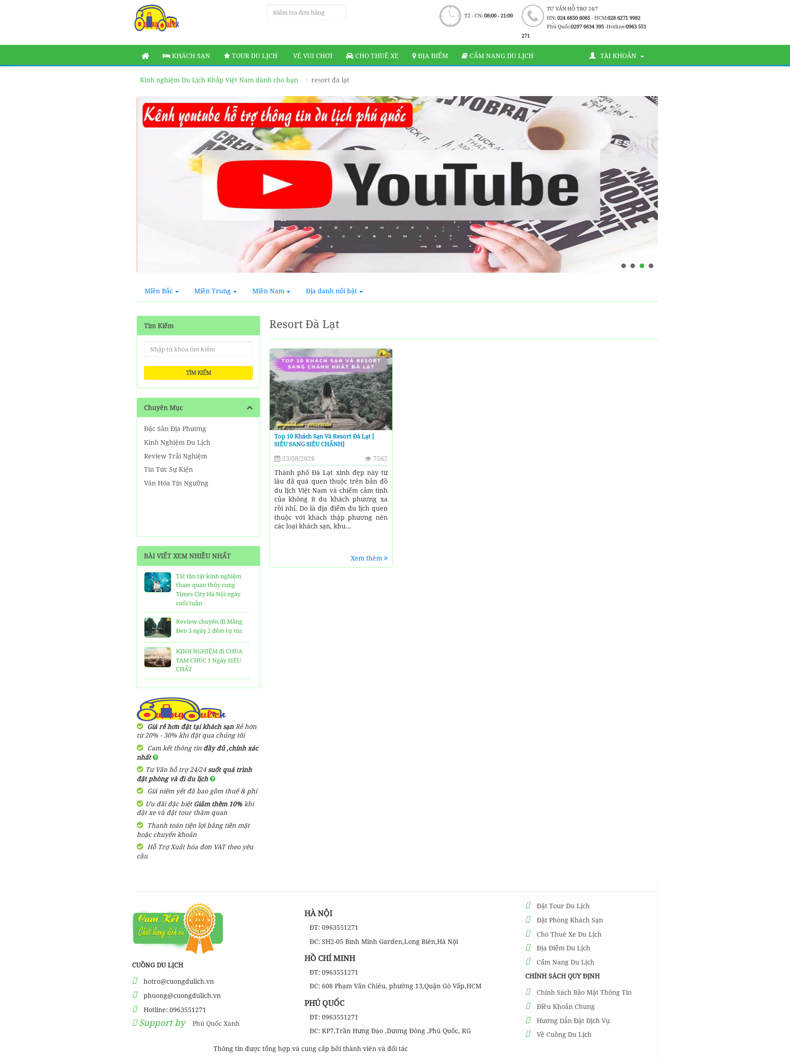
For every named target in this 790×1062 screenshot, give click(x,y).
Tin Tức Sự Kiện (168, 469)
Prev (152, 188)
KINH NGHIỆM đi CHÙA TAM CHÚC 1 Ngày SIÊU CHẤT (209, 660)
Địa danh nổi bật (331, 290)
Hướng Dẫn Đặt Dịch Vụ (573, 1020)
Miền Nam (268, 290)
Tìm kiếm (198, 373)
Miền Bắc (158, 290)
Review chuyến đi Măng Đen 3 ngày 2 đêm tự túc (209, 626)
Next (642, 188)
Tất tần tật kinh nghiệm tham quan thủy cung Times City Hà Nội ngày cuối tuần (208, 589)
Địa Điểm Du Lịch (563, 947)
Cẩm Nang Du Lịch (565, 962)
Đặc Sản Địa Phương (175, 428)
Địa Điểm (432, 55)
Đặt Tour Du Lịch (563, 905)
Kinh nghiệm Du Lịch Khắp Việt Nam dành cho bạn (219, 79)
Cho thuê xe (376, 55)
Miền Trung (212, 290)
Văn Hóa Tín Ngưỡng (176, 483)
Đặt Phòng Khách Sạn (570, 920)
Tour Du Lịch (254, 55)
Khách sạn (190, 55)
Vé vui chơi (311, 55)
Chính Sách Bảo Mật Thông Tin (584, 992)
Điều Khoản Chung (566, 1006)
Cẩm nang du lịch (501, 55)
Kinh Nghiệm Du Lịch (177, 442)
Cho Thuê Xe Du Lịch (569, 934)
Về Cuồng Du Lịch (564, 1034)
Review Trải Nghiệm (175, 456)
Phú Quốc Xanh (216, 1023)
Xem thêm (367, 558)
